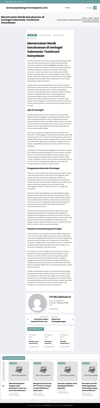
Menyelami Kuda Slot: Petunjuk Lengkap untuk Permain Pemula (49, 342)
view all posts (53, 308)
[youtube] (93, 2)
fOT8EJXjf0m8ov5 (46, 35)
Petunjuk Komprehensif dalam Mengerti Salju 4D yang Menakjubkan (65, 342)
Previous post (44, 316)
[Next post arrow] (72, 319)
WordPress (47, 405)
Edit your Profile (63, 303)
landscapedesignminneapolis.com (27, 7)
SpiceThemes (69, 405)
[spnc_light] (90, 8)
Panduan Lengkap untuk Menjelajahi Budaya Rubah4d (51, 385)
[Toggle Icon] (95, 8)
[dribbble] (88, 2)
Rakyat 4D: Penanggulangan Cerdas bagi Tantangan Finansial (60, 320)
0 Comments (32, 38)
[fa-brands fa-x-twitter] (85, 2)
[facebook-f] (83, 2)
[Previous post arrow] (27, 319)
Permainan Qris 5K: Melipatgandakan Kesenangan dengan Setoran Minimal (74, 387)
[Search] (88, 8)
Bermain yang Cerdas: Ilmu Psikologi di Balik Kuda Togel (33, 342)
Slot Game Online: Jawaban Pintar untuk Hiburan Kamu (39, 320)
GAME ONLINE (32, 35)
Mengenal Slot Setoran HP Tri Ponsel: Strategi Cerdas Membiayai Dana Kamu (27, 387)
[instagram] (90, 2)
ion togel (50, 65)
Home (67, 8)
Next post (55, 316)
